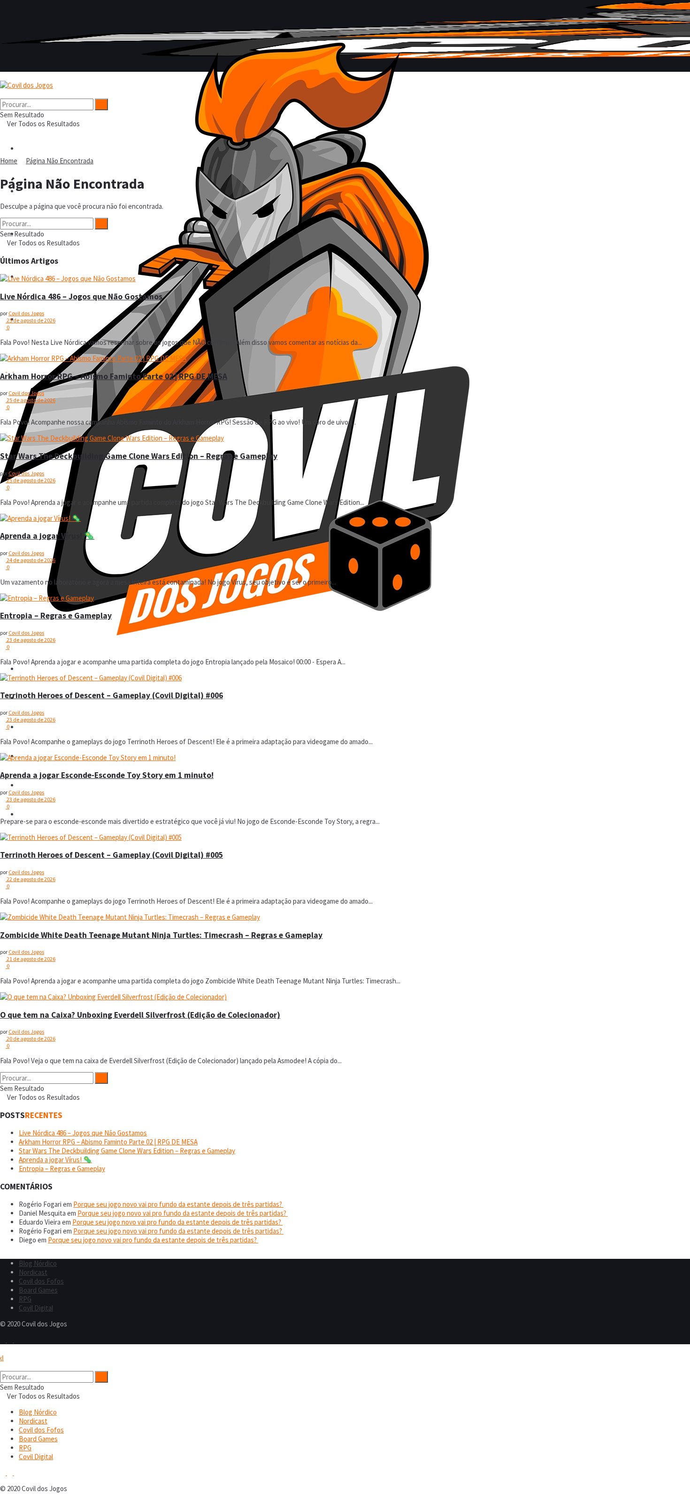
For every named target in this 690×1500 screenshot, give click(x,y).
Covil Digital (36, 814)
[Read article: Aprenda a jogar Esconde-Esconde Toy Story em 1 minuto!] (345, 757)
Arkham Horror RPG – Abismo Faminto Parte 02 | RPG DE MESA (113, 376)
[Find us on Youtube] (17, 1339)
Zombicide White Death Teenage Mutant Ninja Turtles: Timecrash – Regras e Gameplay (161, 935)
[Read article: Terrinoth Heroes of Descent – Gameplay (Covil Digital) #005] (345, 837)
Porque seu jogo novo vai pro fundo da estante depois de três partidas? (178, 1204)
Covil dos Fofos (41, 727)
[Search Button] (3, 94)
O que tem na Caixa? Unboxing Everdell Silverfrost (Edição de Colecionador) (140, 1015)
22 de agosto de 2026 (30, 879)
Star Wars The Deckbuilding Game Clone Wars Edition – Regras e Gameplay (138, 456)
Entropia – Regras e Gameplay (56, 615)
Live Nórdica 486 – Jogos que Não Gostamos (81, 296)
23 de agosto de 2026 (30, 639)
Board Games (38, 1290)
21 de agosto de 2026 (30, 958)
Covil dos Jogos (26, 313)
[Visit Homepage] (234, 632)
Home (8, 160)
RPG (25, 785)
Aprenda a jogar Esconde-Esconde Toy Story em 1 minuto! (107, 775)
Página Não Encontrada (59, 160)
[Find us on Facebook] (3, 1339)
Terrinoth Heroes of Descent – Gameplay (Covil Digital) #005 (111, 855)
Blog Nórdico (38, 668)
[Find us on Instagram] (10, 1339)
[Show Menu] (3, 76)
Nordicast (33, 1272)
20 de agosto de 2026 (30, 1038)
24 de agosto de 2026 (30, 559)
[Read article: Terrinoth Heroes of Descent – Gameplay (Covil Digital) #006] (345, 677)
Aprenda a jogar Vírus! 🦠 (47, 536)
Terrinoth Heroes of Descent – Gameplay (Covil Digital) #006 (111, 695)
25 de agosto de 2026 (30, 320)
